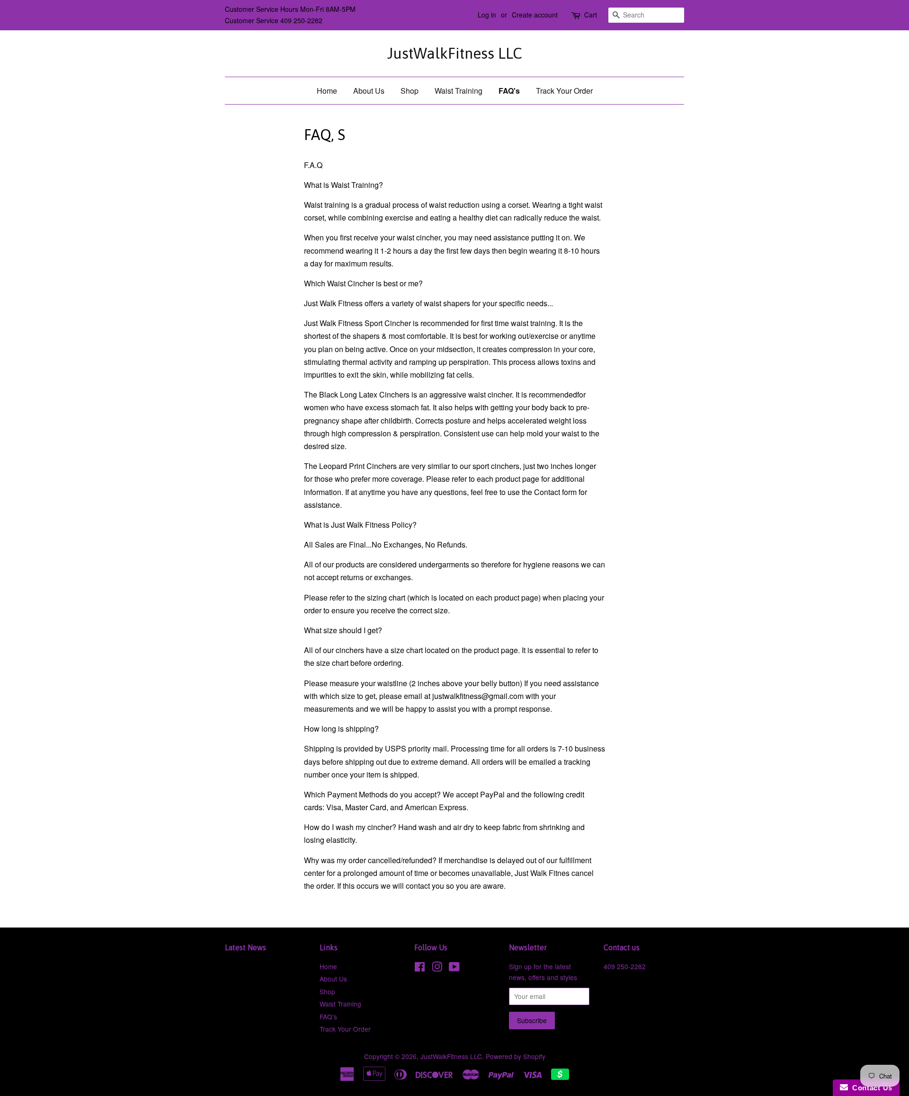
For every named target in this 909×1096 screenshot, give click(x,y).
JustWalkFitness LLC (454, 53)
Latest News (245, 947)
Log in (487, 14)
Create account (535, 14)
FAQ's (509, 90)
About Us (368, 90)
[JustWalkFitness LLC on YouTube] (454, 968)
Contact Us (870, 1088)
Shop (410, 90)
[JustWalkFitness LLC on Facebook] (419, 968)
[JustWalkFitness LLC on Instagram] (437, 968)
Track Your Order (564, 90)
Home (327, 90)
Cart (590, 14)
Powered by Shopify (515, 1056)
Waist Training (458, 90)
